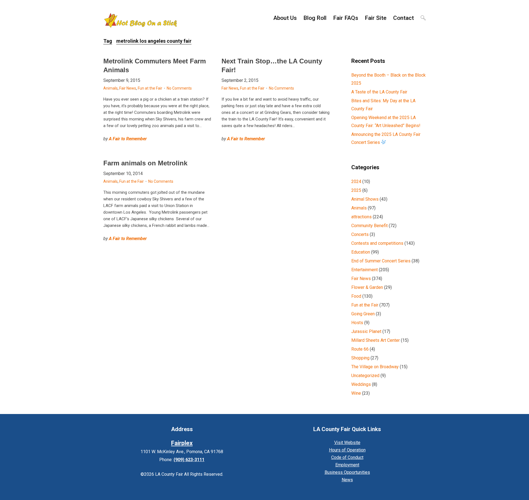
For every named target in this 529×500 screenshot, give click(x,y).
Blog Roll (314, 18)
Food (356, 296)
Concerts (360, 234)
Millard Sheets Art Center (375, 340)
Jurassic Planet (366, 331)
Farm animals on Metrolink (145, 163)
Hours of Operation (347, 450)
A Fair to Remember (128, 138)
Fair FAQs (345, 18)
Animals (110, 88)
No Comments (179, 88)
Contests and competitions (377, 243)
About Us (285, 18)
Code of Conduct (347, 457)
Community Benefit (369, 225)
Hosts (357, 322)
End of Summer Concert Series (381, 261)
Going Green (363, 313)
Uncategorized (365, 375)
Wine (356, 393)
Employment (347, 464)
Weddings (361, 384)
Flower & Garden (367, 287)
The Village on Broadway (375, 366)
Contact (403, 18)
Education (360, 252)
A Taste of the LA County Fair (379, 92)
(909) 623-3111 (189, 459)
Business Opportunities (347, 472)
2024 (356, 181)
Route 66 (360, 349)
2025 (356, 190)
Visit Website (347, 442)
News (347, 479)
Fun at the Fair (150, 88)
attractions (361, 216)
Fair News (127, 88)
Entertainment (364, 269)
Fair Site (376, 18)
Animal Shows (365, 199)
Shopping (360, 358)
